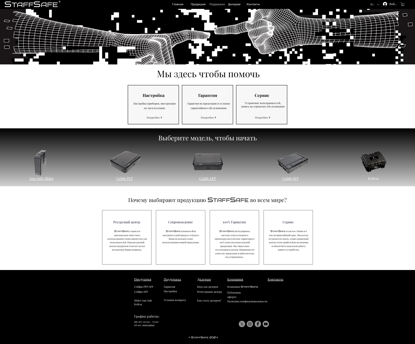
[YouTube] (266, 324)
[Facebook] (258, 324)
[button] (403, 4)
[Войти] (384, 4)
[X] (242, 324)
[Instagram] (250, 324)
